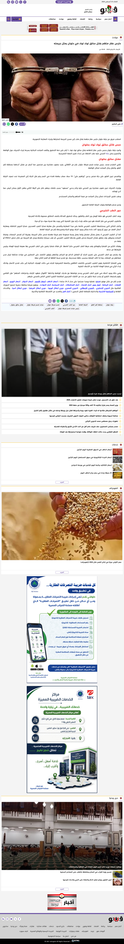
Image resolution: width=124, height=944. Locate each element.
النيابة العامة (83, 305)
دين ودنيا (14, 926)
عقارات (32, 926)
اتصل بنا (66, 936)
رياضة (90, 19)
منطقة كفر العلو (96, 305)
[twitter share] (12, 124)
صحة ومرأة (23, 926)
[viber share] (50, 301)
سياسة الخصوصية (54, 936)
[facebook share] (16, 124)
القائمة (15, 19)
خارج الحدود (60, 926)
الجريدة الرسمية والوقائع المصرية (42, 931)
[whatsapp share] (8, 124)
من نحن (73, 936)
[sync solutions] (75, 941)
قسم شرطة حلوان (53, 305)
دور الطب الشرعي (69, 305)
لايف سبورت (23, 931)
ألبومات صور (100, 931)
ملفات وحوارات (74, 931)
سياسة (98, 19)
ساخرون (5, 926)
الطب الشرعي (49, 308)
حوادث (61, 19)
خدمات (51, 926)
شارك (21, 124)
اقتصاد (82, 19)
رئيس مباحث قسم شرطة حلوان (68, 308)
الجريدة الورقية (63, 1)
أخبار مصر (108, 19)
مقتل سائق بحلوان (17, 305)
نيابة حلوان (109, 305)
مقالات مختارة (42, 926)
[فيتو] (109, 10)
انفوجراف (85, 931)
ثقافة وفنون (72, 19)
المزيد (62, 482)
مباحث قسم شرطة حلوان (35, 305)
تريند (92, 931)
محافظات (52, 19)
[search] (8, 19)
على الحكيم (116, 124)
